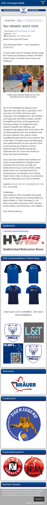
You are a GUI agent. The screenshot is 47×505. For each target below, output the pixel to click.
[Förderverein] (24, 424)
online (18, 311)
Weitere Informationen (34, 503)
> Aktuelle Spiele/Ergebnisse (16, 231)
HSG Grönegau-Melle (12, 3)
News (14, 33)
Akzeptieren (39, 499)
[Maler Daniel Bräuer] (24, 384)
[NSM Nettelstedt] (24, 466)
